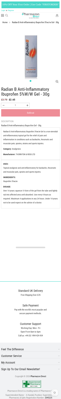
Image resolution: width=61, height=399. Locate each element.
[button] (2, 15)
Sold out (30, 113)
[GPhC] (32, 384)
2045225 (48, 397)
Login (3, 10)
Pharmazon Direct (38, 376)
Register (10, 10)
